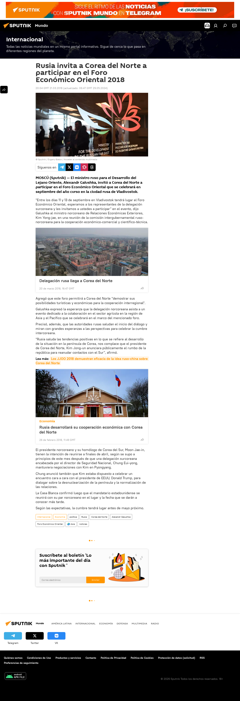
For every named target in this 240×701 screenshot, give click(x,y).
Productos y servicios (68, 657)
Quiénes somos (13, 657)
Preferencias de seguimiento (21, 663)
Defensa (122, 623)
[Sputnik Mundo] (18, 28)
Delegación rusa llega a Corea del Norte (75, 280)
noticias (83, 524)
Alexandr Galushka (121, 516)
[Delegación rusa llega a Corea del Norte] (92, 252)
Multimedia (139, 623)
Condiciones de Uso (39, 657)
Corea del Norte (99, 516)
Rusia (84, 516)
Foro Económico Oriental (50, 524)
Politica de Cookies (142, 657)
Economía (47, 421)
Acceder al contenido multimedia (80, 159)
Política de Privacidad (113, 657)
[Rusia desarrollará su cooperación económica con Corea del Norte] (92, 393)
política (73, 516)
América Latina (61, 623)
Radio (155, 623)
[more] (142, 288)
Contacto (91, 657)
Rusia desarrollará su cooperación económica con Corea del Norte (90, 429)
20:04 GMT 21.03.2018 (49, 88)
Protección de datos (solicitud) (176, 657)
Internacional (43, 516)
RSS (202, 657)
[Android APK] (15, 676)
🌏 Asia (71, 524)
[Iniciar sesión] (215, 25)
